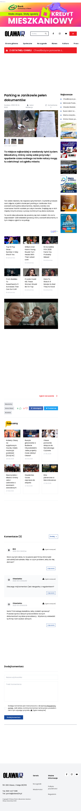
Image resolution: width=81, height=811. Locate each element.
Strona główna (11, 43)
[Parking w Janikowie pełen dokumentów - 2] (13, 141)
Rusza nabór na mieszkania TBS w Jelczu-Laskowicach (70, 111)
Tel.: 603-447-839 (10, 791)
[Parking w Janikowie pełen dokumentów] (31, 123)
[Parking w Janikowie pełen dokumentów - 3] (20, 141)
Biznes (54, 43)
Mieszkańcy (8, 404)
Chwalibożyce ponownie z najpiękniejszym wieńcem (48, 50)
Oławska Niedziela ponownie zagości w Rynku (70, 107)
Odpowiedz (51, 568)
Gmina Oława (9, 408)
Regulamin (52, 794)
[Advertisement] (40, 73)
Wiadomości (37, 789)
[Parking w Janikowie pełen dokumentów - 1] (6, 141)
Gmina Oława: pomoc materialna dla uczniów (70, 119)
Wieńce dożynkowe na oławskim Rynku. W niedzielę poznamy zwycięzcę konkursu (70, 115)
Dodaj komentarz (13, 717)
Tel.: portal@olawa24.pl (12, 793)
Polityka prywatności (52, 787)
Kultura (65, 43)
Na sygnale (42, 43)
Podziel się (52, 408)
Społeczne (27, 43)
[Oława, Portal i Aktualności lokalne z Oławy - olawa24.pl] (14, 33)
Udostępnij (37, 408)
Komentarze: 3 (52, 106)
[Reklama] (40, 15)
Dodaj (52, 536)
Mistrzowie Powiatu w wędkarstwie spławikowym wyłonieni (70, 103)
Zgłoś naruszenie (46, 396)
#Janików (8, 412)
